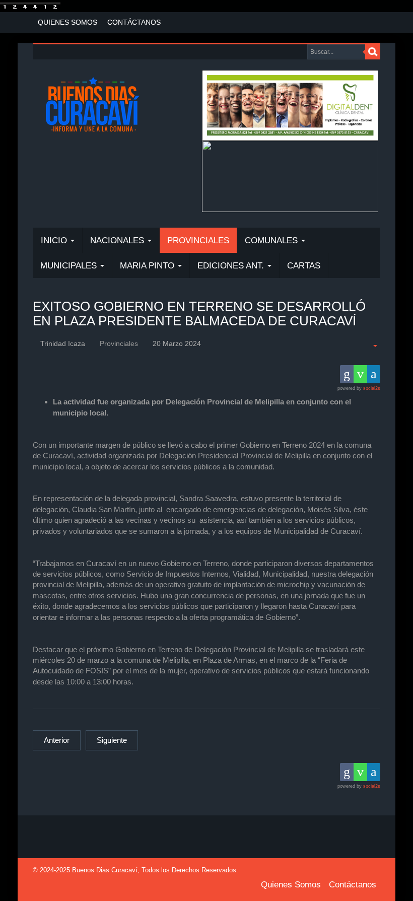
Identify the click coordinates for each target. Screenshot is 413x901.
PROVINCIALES (198, 240)
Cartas (303, 265)
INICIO (55, 240)
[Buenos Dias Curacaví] (92, 105)
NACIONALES (118, 240)
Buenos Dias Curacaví (104, 870)
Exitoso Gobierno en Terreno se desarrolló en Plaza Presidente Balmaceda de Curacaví (199, 313)
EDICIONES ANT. (231, 265)
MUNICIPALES (69, 265)
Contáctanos (134, 22)
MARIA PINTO (148, 265)
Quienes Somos (67, 22)
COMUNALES (272, 240)
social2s (371, 388)
